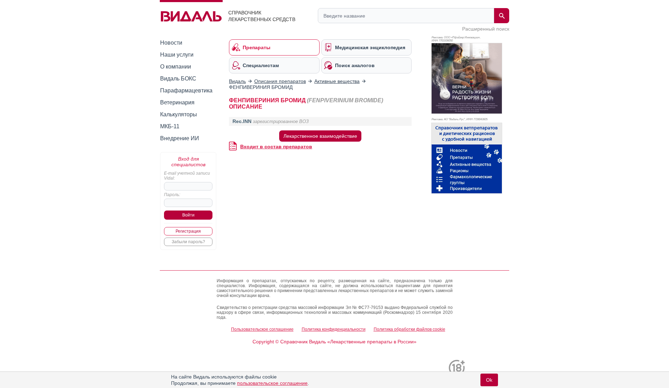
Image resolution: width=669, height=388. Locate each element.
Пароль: (172, 194)
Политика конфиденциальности (334, 329)
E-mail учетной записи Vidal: (187, 176)
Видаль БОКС (178, 79)
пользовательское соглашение (272, 383)
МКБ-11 (169, 126)
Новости (171, 43)
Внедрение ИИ (179, 138)
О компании (175, 67)
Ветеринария (177, 102)
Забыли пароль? (188, 241)
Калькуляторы (178, 114)
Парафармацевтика (186, 90)
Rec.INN (241, 121)
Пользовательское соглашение (262, 329)
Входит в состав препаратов (276, 146)
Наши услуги (177, 55)
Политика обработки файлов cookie (409, 329)
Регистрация (188, 231)
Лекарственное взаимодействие (320, 136)
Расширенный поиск (485, 29)
